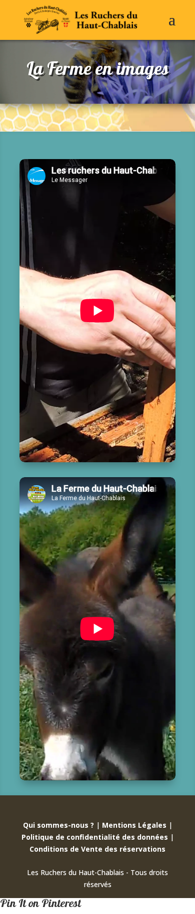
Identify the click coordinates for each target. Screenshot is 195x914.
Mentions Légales (134, 825)
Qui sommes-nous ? (58, 825)
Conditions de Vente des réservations (98, 849)
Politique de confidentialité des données (95, 837)
